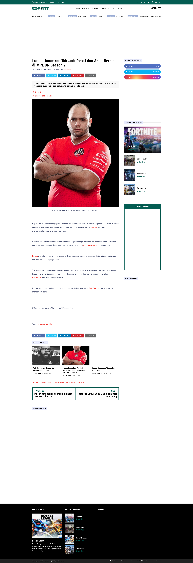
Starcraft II (52, 16)
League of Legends (43, 96)
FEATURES (85, 8)
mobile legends (59, 382)
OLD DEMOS (120, 8)
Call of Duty (64, 16)
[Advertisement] (96, 36)
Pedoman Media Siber (138, 561)
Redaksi (150, 561)
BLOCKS (103, 8)
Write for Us (62, 2)
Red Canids (94, 288)
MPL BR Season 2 (91, 245)
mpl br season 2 (71, 382)
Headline (44, 16)
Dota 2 (38, 92)
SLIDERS (95, 8)
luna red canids (45, 324)
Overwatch (112, 16)
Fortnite (85, 16)
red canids (67, 69)
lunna (50, 382)
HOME (78, 8)
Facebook (36, 277)
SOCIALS (111, 8)
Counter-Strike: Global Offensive (143, 16)
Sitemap (158, 561)
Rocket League (39, 540)
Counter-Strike (125, 16)
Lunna (94, 227)
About (52, 2)
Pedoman (124, 561)
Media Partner (114, 561)
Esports (35, 382)
